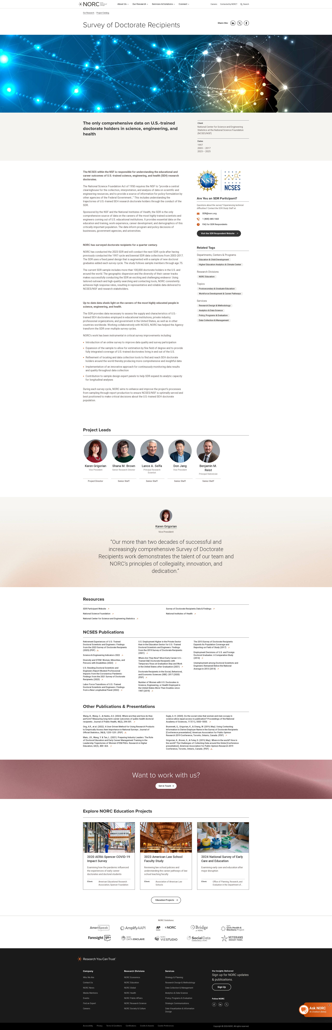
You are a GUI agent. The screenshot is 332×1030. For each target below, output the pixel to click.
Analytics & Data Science (211, 310)
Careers (214, 4)
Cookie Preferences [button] (166, 1026)
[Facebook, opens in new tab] (214, 1004)
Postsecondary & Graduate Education (217, 288)
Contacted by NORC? (228, 4)
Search (246, 4)
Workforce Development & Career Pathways (220, 293)
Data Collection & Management (214, 320)
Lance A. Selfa (152, 466)
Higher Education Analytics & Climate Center (220, 264)
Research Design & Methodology (214, 305)
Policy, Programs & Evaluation (213, 315)
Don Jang (180, 466)
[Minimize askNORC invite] (329, 1005)
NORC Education (207, 276)
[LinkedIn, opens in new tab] (220, 1004)
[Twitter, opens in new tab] (226, 1004)
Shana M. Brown (123, 466)
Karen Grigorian (95, 466)
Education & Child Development (214, 259)
